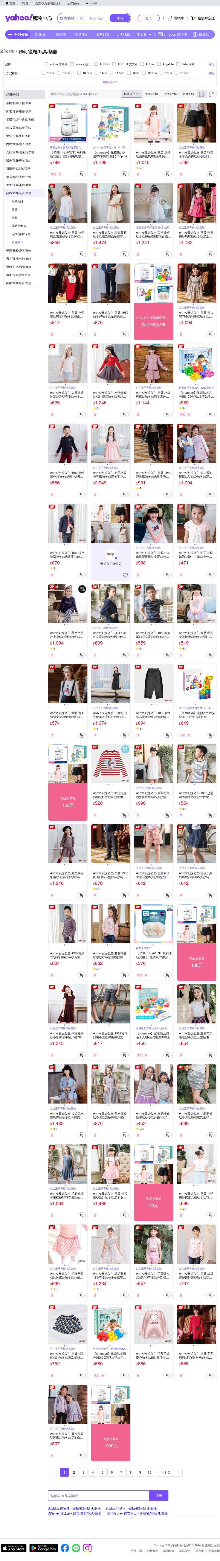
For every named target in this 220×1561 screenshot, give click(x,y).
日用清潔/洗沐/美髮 (18, 168)
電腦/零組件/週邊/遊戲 (20, 119)
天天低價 (123, 34)
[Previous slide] (51, 123)
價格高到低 (171, 94)
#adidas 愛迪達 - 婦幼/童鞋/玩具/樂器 (74, 1508)
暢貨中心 (82, 34)
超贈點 (204, 34)
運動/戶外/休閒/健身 (18, 267)
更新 (216, 1545)
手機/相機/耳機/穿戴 (18, 103)
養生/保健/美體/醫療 (18, 185)
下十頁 (165, 1472)
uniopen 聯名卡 (175, 34)
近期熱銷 (188, 94)
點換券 (40, 34)
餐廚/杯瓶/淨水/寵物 (18, 250)
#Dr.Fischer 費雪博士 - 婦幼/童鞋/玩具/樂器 (137, 1513)
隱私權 (200, 1551)
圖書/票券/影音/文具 (18, 283)
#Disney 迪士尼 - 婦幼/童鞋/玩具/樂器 (74, 1513)
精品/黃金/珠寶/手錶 (18, 128)
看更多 (142, 34)
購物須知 (168, 1551)
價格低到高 (152, 94)
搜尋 (159, 1495)
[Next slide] (84, 123)
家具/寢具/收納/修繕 (18, 258)
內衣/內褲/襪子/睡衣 (18, 144)
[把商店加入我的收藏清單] (125, 575)
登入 (148, 18)
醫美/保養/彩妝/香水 (18, 160)
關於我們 (152, 1551)
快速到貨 (102, 34)
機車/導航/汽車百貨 (18, 275)
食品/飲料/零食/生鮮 (18, 177)
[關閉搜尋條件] (81, 18)
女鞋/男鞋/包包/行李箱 (20, 152)
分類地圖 (214, 1551)
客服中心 (136, 1551)
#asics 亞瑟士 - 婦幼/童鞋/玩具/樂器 (131, 1508)
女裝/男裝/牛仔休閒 (18, 136)
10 (149, 1472)
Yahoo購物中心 (28, 18)
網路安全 (185, 1551)
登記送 (61, 34)
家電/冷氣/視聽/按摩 (18, 111)
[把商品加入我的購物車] (82, 174)
